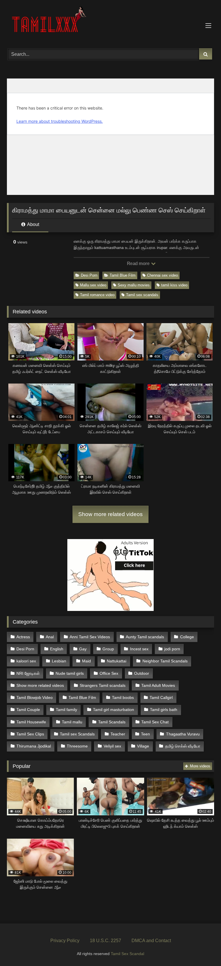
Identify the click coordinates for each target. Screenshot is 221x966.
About (32, 224)
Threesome (77, 746)
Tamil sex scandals (142, 295)
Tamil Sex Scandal (127, 953)
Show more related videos (110, 514)
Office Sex (109, 673)
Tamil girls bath (163, 709)
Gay (83, 649)
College (187, 637)
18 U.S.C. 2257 (105, 940)
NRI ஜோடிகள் (28, 673)
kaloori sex (26, 661)
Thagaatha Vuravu (183, 734)
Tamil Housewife (31, 722)
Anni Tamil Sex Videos (90, 637)
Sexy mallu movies (134, 285)
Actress (23, 637)
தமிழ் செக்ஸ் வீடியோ (182, 746)
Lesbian (59, 661)
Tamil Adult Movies (158, 685)
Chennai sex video (162, 275)
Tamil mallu (72, 722)
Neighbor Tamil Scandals (165, 661)
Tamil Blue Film (123, 275)
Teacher (117, 734)
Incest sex (139, 649)
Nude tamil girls (70, 673)
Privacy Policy (64, 940)
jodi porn (172, 649)
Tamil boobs (123, 697)
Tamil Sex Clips (30, 734)
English (56, 649)
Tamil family (66, 709)
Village (143, 746)
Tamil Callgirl (161, 697)
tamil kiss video (174, 285)
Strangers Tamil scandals (102, 685)
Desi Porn (89, 275)
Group (108, 649)
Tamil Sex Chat (155, 722)
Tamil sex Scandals (77, 734)
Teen (145, 734)
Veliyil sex (112, 746)
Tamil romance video (97, 295)
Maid (86, 661)
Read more (138, 263)
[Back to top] (203, 948)
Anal (50, 637)
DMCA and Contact (151, 940)
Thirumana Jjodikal (33, 746)
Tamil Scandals (111, 722)
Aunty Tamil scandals (145, 637)
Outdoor (141, 673)
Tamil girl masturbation (113, 709)
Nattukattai (116, 661)
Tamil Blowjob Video (34, 697)
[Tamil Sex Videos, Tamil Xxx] (110, 22)
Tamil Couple (28, 709)
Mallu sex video (93, 285)
